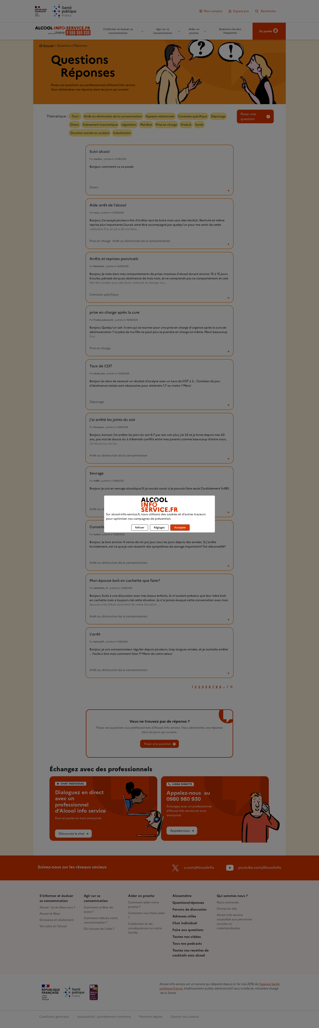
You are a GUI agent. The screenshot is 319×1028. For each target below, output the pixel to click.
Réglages (159, 527)
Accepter (180, 527)
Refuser (139, 527)
